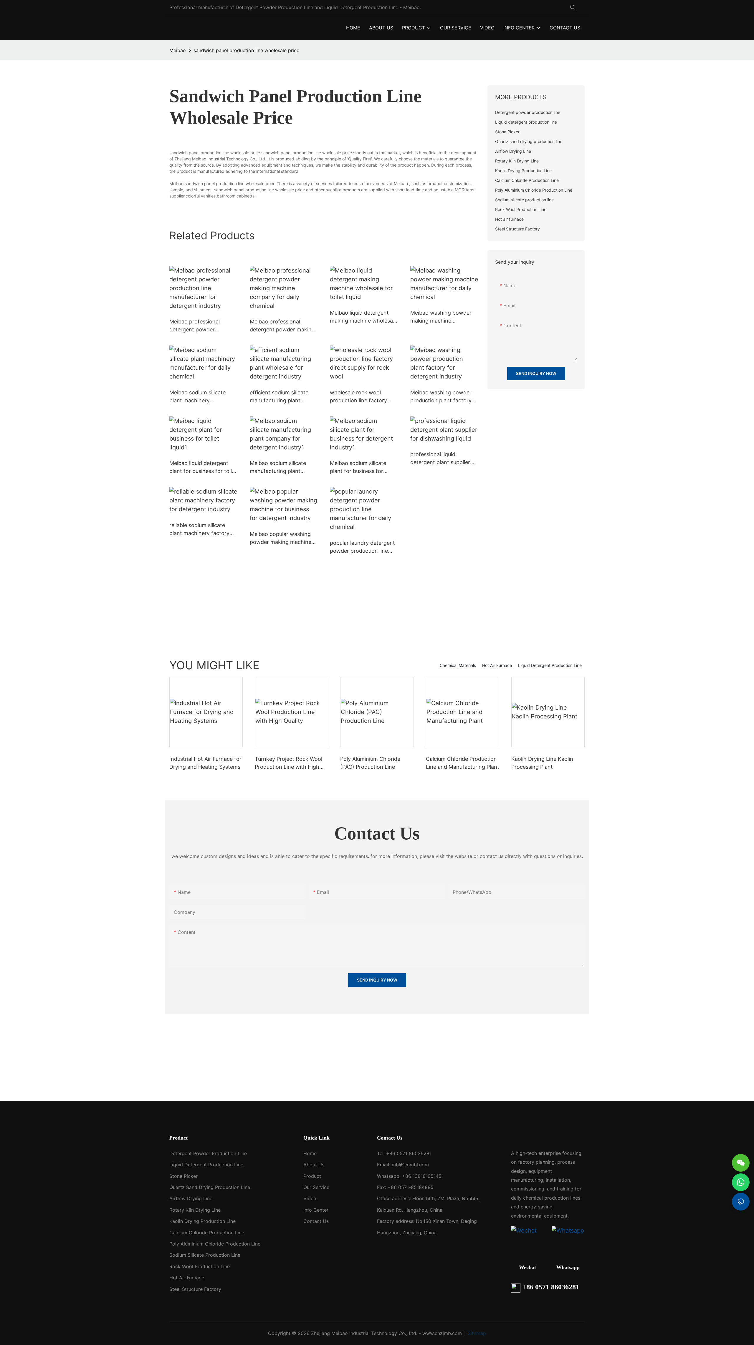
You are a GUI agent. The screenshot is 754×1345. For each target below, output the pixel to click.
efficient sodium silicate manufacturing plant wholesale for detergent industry (280, 396)
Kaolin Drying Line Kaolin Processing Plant (542, 763)
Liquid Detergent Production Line (550, 665)
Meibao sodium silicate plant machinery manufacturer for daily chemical (197, 396)
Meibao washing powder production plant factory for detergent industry (441, 396)
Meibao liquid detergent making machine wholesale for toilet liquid (363, 317)
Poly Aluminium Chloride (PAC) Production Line (370, 763)
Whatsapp (568, 1267)
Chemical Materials (458, 665)
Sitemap (476, 1333)
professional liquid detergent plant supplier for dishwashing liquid (440, 458)
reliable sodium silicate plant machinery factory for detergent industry (199, 529)
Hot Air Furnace (497, 665)
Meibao (177, 50)
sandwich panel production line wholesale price (246, 50)
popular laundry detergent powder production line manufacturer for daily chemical (362, 547)
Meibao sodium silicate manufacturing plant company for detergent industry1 (279, 467)
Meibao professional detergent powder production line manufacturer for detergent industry (194, 325)
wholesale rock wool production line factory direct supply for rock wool (363, 396)
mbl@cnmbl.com (410, 1165)
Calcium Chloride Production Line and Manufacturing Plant (462, 763)
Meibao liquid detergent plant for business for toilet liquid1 (203, 467)
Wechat (527, 1267)
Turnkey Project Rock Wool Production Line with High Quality (288, 763)
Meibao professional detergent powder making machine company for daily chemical (284, 325)
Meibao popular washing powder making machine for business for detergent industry (282, 538)
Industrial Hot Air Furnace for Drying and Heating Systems (205, 763)
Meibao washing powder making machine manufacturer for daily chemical (441, 317)
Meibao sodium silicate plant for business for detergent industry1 (358, 467)
